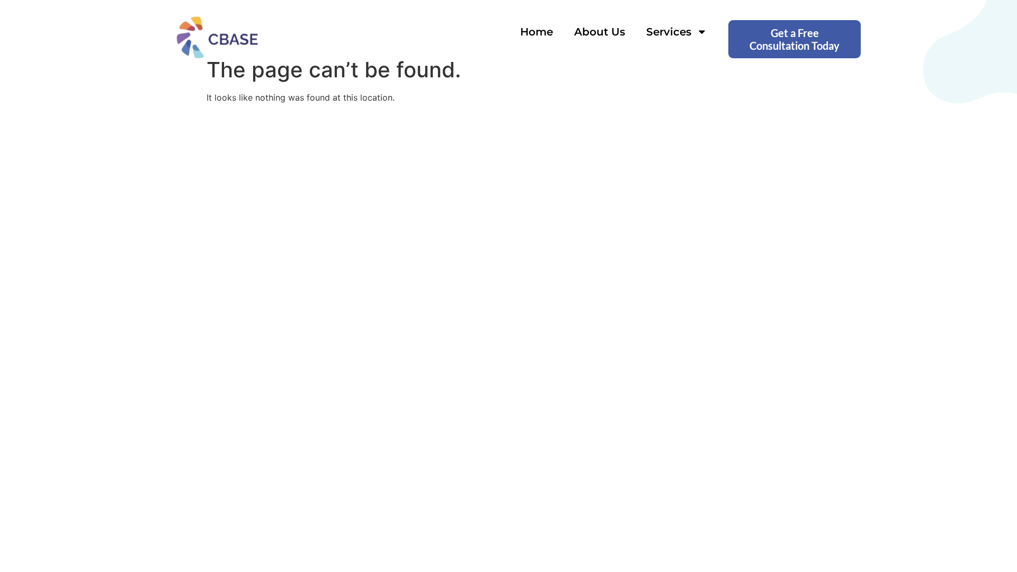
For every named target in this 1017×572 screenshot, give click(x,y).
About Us (599, 31)
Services (668, 31)
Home (536, 31)
